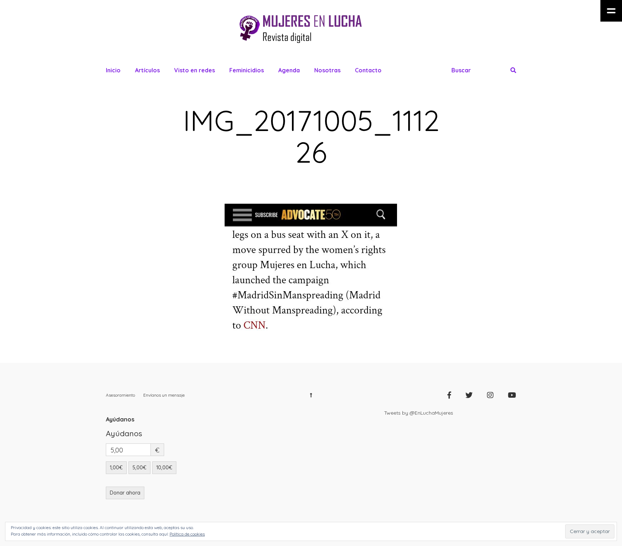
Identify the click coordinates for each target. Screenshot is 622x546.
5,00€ (139, 467)
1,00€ (116, 467)
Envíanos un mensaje (164, 395)
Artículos (147, 70)
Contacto (368, 70)
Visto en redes (194, 70)
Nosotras (327, 70)
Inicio (113, 70)
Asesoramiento (120, 395)
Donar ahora (125, 492)
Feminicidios (246, 70)
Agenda (289, 70)
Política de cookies (187, 534)
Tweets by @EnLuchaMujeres (418, 413)
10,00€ (164, 467)
